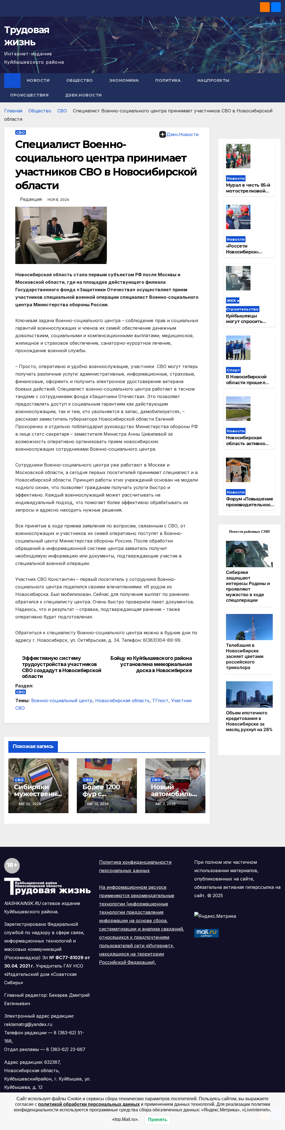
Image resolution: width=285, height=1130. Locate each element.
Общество (80, 80)
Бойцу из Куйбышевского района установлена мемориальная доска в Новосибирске (151, 664)
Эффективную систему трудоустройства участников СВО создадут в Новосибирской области (61, 667)
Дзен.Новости (83, 95)
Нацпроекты (214, 80)
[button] (277, 88)
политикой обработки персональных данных (89, 1104)
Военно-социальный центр (61, 700)
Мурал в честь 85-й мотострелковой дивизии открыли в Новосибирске (248, 193)
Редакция (31, 199)
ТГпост (160, 700)
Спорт (233, 370)
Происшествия (30, 95)
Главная (13, 111)
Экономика (124, 80)
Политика (168, 80)
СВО (62, 111)
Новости (39, 80)
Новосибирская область (122, 700)
